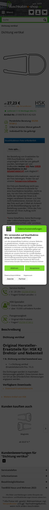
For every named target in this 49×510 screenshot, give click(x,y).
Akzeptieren (34, 268)
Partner (22, 279)
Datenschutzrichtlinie (12, 275)
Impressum (28, 275)
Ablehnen (14, 268)
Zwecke (10, 279)
